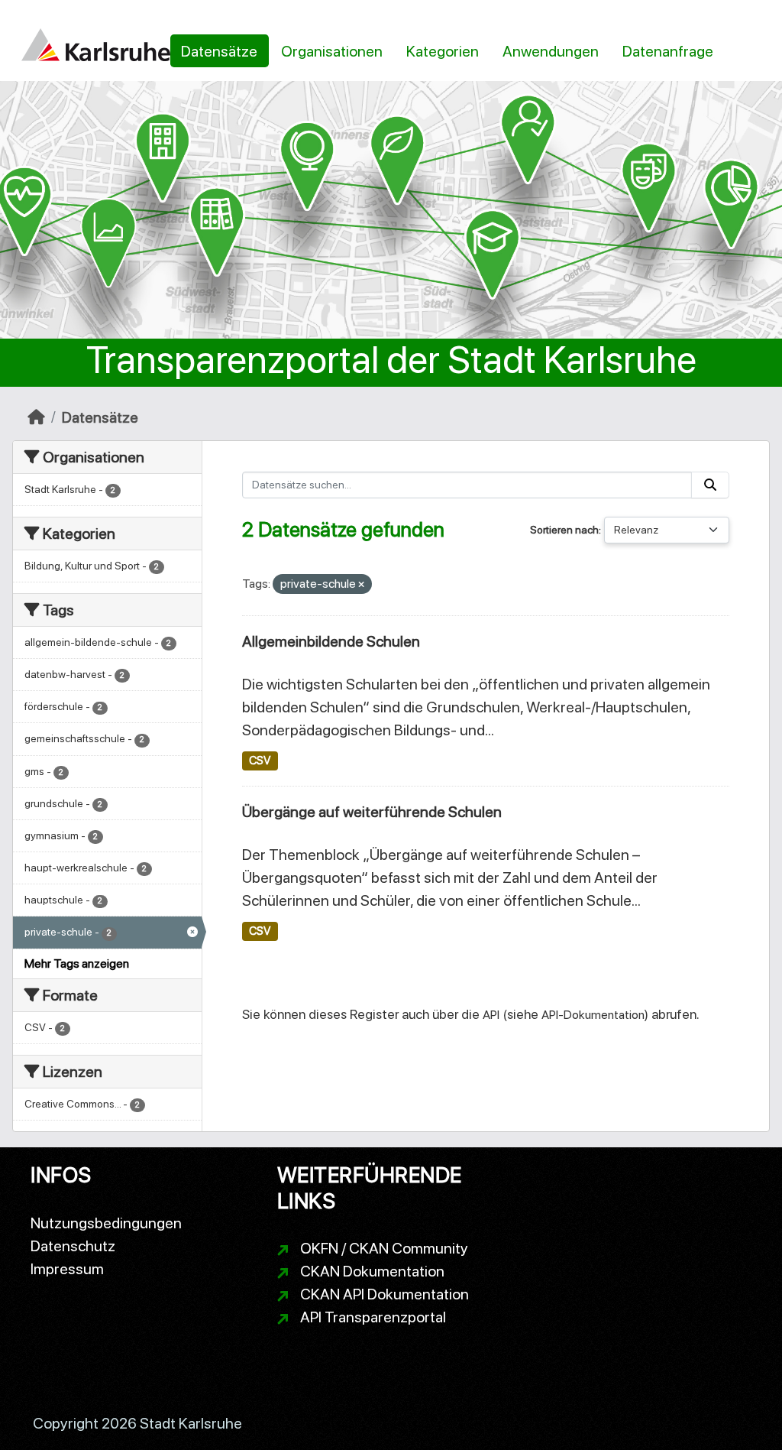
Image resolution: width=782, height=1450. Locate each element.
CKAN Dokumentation (372, 1271)
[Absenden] (710, 485)
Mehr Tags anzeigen (76, 963)
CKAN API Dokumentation (384, 1294)
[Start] (36, 417)
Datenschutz (73, 1246)
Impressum (67, 1269)
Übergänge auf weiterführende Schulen (372, 812)
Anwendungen (550, 51)
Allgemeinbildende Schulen (331, 641)
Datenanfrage (667, 51)
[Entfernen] (361, 585)
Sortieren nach (564, 530)
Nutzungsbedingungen (106, 1223)
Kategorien (442, 51)
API (491, 1014)
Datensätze (219, 51)
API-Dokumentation (593, 1014)
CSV (259, 760)
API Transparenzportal (373, 1317)
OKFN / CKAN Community (384, 1248)
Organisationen (332, 51)
